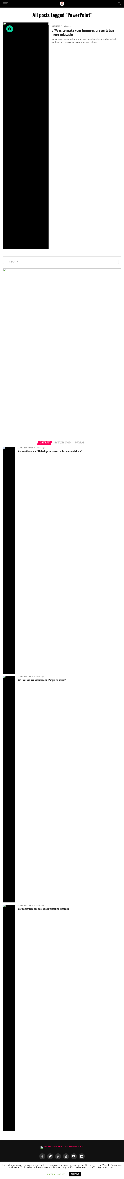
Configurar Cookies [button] (55, 1174)
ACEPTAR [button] (75, 1174)
